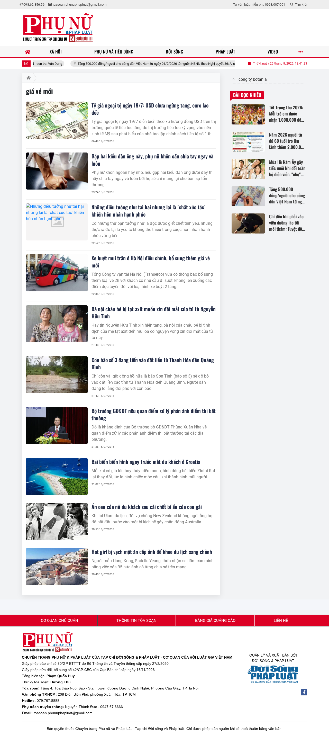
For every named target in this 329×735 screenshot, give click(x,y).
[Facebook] (304, 692)
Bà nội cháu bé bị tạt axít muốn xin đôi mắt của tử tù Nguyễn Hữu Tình (154, 312)
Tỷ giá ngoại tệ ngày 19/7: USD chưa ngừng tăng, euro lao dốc (150, 108)
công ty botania (253, 79)
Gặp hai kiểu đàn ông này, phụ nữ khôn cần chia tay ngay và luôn (152, 159)
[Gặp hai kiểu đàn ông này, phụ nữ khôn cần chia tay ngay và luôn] (57, 171)
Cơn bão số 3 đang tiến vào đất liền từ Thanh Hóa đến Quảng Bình (153, 363)
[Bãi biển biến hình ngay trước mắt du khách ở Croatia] (57, 476)
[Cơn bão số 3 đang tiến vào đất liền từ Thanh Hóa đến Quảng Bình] (57, 374)
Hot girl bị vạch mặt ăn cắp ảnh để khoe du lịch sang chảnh (152, 551)
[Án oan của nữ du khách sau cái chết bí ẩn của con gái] (57, 521)
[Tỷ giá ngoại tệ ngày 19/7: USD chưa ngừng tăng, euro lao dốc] (57, 120)
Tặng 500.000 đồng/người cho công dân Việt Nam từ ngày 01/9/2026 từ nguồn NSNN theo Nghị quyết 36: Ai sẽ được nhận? (143, 64)
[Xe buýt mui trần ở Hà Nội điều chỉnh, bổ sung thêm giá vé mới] (57, 272)
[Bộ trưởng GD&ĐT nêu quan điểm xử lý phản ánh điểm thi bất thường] (57, 425)
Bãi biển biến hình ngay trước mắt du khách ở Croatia (146, 461)
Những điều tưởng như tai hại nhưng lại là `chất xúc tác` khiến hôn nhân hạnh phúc (149, 210)
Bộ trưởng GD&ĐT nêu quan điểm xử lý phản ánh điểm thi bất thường (154, 414)
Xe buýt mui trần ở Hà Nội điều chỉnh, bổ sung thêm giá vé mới (151, 261)
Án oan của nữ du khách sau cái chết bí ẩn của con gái (147, 506)
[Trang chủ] (27, 51)
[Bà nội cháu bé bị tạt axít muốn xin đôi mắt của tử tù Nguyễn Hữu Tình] (57, 323)
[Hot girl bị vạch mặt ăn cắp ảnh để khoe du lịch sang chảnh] (57, 566)
